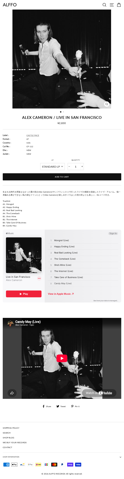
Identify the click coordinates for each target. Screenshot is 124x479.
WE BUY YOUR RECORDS (15, 442)
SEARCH (7, 433)
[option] (62, 59)
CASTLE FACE (32, 135)
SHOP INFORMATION (11, 457)
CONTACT (7, 447)
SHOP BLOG (8, 437)
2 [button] (64, 112)
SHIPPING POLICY (11, 428)
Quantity (76, 160)
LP (52, 160)
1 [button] (61, 112)
